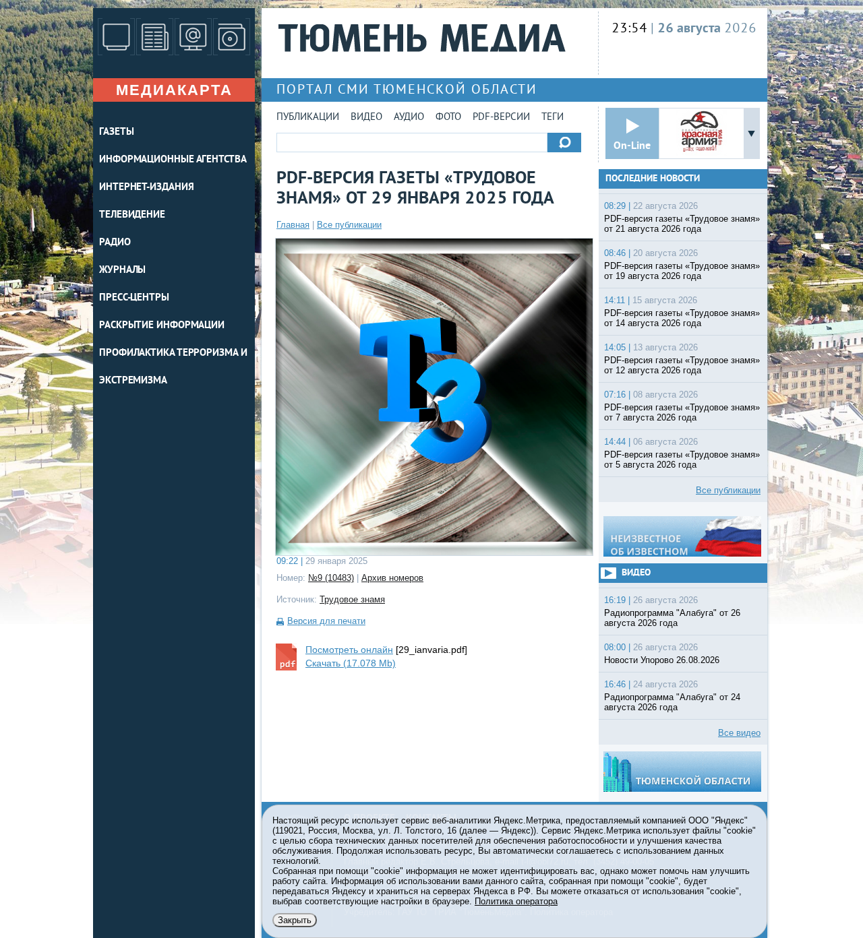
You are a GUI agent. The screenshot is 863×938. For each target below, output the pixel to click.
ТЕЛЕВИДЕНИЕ (132, 215)
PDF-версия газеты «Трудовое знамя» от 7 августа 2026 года (682, 412)
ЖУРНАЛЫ (122, 270)
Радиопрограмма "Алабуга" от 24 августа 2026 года (672, 702)
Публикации (307, 117)
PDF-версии (501, 117)
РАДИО (115, 243)
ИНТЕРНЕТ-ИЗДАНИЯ (146, 187)
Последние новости (652, 179)
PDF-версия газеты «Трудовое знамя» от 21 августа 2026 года (682, 224)
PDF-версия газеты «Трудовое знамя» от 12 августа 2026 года (682, 365)
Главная (292, 225)
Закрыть (294, 920)
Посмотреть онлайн (349, 649)
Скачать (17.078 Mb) (350, 663)
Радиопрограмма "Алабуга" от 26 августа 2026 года (672, 618)
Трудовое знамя (352, 599)
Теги (552, 117)
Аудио (409, 117)
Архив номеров (392, 578)
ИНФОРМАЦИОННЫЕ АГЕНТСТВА (173, 160)
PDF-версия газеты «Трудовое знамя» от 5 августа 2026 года (682, 459)
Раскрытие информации (162, 325)
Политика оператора (516, 901)
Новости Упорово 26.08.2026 (661, 660)
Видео (366, 117)
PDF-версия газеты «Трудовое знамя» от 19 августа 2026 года (682, 271)
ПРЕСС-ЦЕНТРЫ (134, 298)
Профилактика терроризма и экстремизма (173, 367)
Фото (448, 117)
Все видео (739, 733)
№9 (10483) (331, 578)
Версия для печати (326, 621)
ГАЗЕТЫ (116, 132)
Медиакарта (174, 90)
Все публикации (349, 225)
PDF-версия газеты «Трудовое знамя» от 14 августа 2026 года (682, 318)
